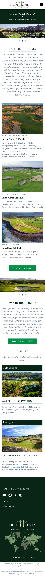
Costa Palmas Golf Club (12, 198)
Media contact (9, 506)
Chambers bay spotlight (20, 456)
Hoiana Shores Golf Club (13, 139)
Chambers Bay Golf (16, 467)
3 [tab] (25, 41)
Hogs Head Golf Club (12, 248)
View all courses (22, 269)
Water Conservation (17, 401)
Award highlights (22, 341)
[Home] (20, 4)
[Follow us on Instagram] (20, 495)
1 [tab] (20, 41)
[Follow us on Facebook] (10, 495)
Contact (6, 502)
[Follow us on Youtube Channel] (4, 495)
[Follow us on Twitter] (15, 495)
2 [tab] (22, 41)
